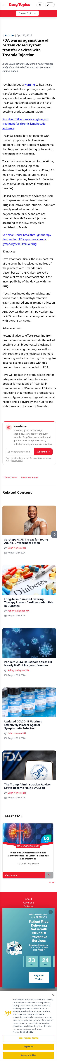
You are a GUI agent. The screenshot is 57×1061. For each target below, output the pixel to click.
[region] (28, 1026)
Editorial (28, 906)
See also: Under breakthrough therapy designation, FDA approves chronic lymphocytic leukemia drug (26, 239)
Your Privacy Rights (28, 1038)
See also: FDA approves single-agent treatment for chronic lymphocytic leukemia (25, 123)
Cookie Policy (26, 1032)
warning (29, 84)
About (28, 899)
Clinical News (10, 477)
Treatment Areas (29, 477)
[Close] (53, 995)
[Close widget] (50, 912)
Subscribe (42, 451)
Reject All (28, 1046)
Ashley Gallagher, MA (18, 610)
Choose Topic (25, 13)
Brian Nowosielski (17, 547)
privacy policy (16, 460)
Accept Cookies (28, 1055)
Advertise (28, 902)
